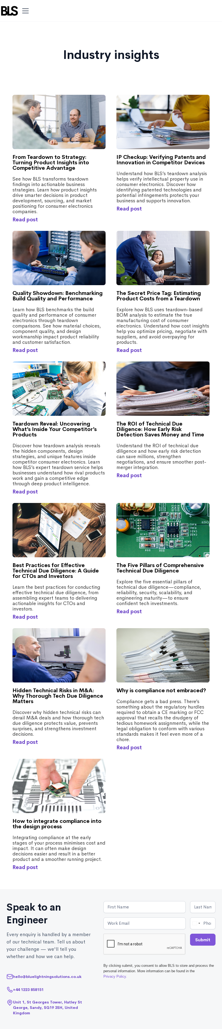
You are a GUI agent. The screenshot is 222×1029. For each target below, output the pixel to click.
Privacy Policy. (115, 976)
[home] (9, 11)
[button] (24, 10)
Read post (25, 219)
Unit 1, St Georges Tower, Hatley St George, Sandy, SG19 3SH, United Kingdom (47, 1007)
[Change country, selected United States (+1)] (196, 923)
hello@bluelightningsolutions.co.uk (47, 976)
